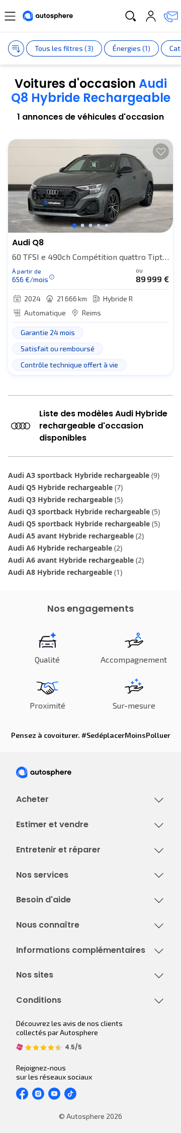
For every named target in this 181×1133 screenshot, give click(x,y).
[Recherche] (131, 16)
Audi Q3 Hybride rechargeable (65, 499)
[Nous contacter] (171, 16)
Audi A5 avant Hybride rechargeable (76, 536)
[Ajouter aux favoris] (161, 151)
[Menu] (10, 16)
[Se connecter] (151, 16)
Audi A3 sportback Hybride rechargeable (83, 475)
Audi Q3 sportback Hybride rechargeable (84, 511)
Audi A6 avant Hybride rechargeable (76, 560)
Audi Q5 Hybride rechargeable (65, 487)
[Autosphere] (47, 16)
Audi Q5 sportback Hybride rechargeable (84, 523)
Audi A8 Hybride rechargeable (65, 572)
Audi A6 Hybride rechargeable (65, 548)
